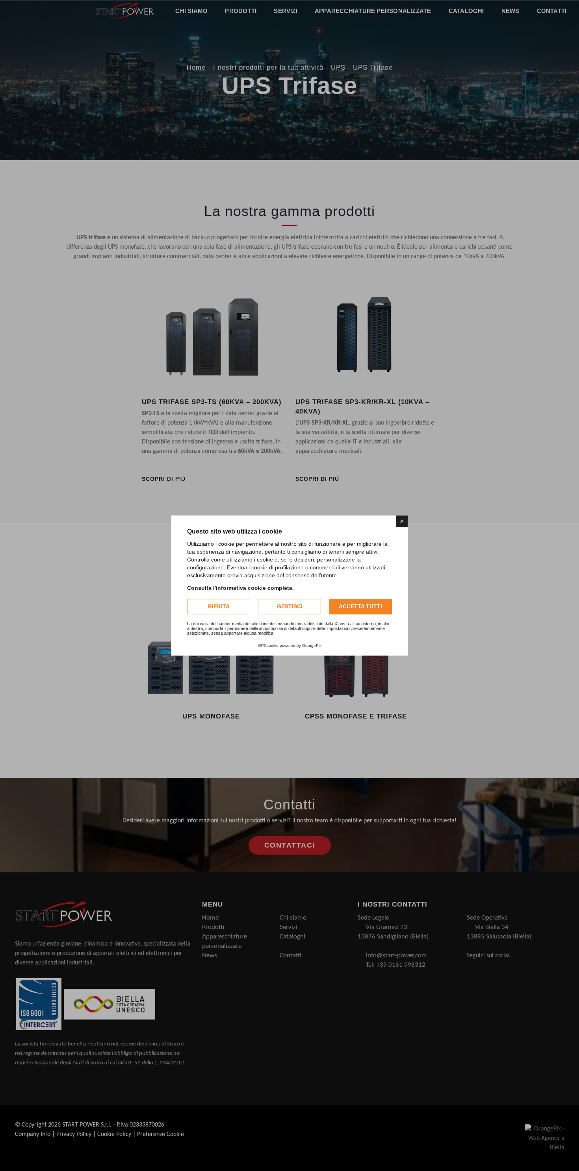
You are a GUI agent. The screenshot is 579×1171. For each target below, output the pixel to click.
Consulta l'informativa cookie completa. (240, 588)
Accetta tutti (360, 606)
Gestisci (289, 606)
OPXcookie (268, 645)
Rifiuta (219, 606)
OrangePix (311, 645)
